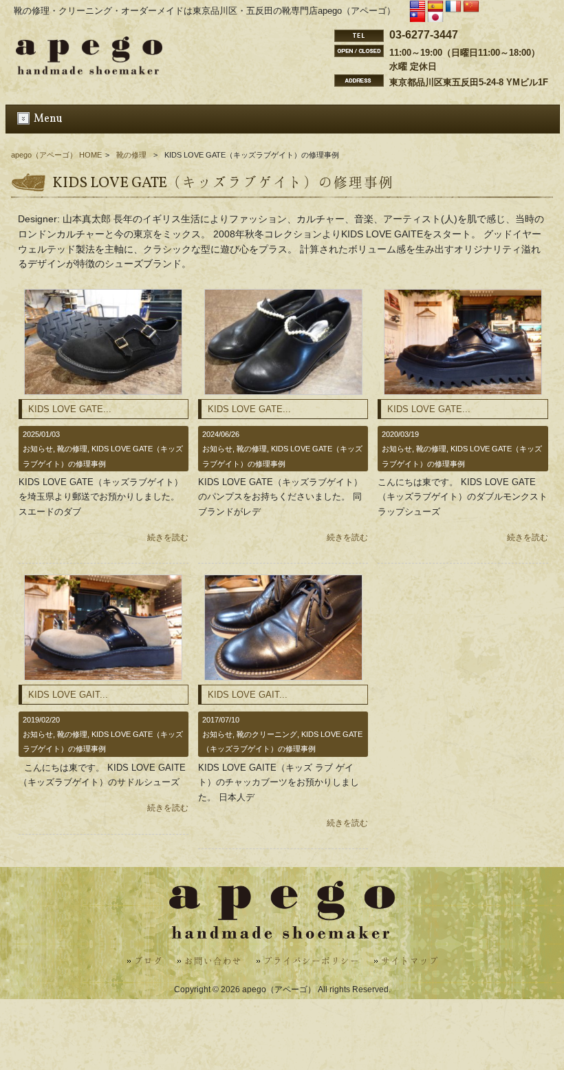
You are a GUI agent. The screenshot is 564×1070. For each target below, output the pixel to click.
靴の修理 (131, 155)
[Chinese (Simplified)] (471, 7)
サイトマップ (410, 961)
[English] (417, 7)
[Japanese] (435, 18)
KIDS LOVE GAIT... (68, 694)
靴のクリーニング (267, 734)
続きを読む (167, 537)
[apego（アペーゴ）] (89, 70)
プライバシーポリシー (311, 961)
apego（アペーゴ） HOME (56, 155)
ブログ (148, 961)
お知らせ (38, 449)
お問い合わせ (213, 961)
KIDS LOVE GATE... (69, 409)
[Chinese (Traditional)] (417, 18)
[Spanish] (435, 7)
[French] (453, 7)
